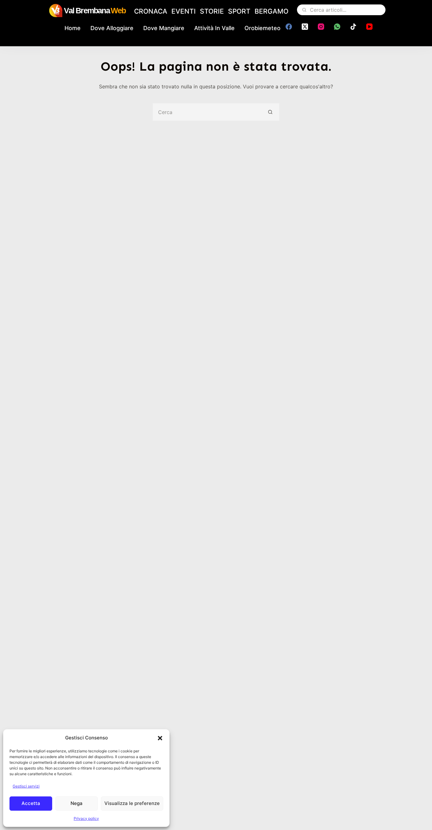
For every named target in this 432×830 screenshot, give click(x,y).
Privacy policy (86, 818)
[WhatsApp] (337, 26)
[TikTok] (353, 26)
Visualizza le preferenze (132, 803)
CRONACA (150, 11)
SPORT (239, 11)
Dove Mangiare (163, 28)
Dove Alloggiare (111, 28)
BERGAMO (271, 11)
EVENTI (183, 11)
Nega (77, 803)
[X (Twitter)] (305, 26)
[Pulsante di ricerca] (270, 112)
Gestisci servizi (26, 786)
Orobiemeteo (262, 28)
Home (73, 28)
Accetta (31, 803)
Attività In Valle (214, 28)
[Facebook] (289, 26)
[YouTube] (369, 26)
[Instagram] (321, 26)
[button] (160, 738)
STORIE (212, 11)
